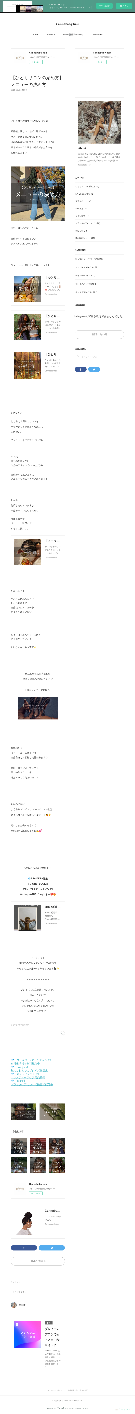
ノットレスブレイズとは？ (87, 267)
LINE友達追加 (38, 1261)
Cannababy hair (67, 24)
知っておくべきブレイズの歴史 (89, 258)
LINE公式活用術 (84, 193)
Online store (97, 34)
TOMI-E (22, 1305)
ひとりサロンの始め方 (87, 186)
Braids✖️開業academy (73, 34)
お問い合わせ (99, 334)
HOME (36, 34)
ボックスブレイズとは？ (86, 292)
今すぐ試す (104, 5)
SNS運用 (81, 208)
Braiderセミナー (85, 237)
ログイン (124, 5)
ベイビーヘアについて (85, 275)
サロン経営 (82, 215)
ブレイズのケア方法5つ (85, 283)
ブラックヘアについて (87, 223)
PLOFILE (51, 34)
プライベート (83, 201)
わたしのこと (83, 230)
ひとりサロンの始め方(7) (20, 1025)
